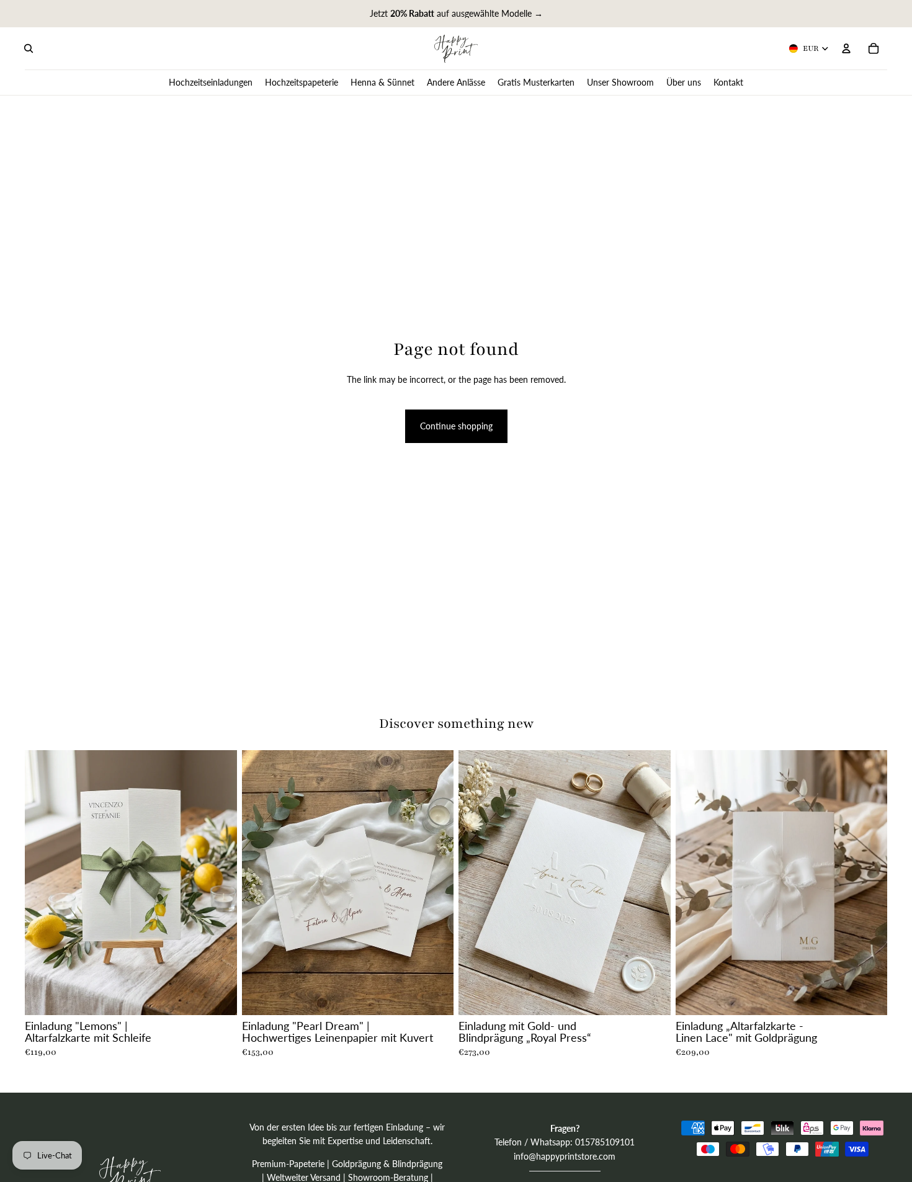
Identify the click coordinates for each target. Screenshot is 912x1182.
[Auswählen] (218, 996)
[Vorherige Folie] (43, 882)
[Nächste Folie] (218, 882)
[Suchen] (28, 48)
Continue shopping (456, 426)
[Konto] (846, 48)
